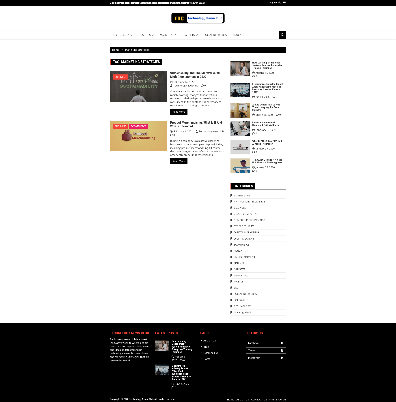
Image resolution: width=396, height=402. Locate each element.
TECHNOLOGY (121, 35)
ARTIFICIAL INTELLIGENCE (249, 201)
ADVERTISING (242, 195)
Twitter (252, 350)
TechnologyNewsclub (185, 85)
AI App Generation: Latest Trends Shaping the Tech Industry (266, 107)
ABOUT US (209, 340)
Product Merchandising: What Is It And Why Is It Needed (196, 124)
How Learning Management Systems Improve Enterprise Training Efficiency (149, 2)
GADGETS (189, 35)
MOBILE (238, 281)
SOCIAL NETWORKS (215, 35)
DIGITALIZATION (244, 238)
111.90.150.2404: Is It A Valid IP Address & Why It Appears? (268, 161)
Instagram (254, 358)
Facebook (253, 343)
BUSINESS (145, 35)
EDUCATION (240, 35)
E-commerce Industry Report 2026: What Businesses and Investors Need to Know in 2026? (267, 88)
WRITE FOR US (277, 399)
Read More (178, 111)
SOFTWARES (241, 300)
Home (206, 359)
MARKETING (167, 35)
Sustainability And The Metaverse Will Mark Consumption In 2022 (195, 75)
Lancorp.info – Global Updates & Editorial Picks (265, 124)
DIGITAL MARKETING (246, 232)
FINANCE (239, 263)
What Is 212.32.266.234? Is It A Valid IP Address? (267, 142)
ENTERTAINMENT (244, 257)
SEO (236, 287)
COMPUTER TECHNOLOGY (249, 220)
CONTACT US (211, 353)
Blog (206, 346)
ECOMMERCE (138, 126)
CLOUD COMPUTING (246, 214)
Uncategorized (242, 312)
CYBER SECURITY (244, 226)
